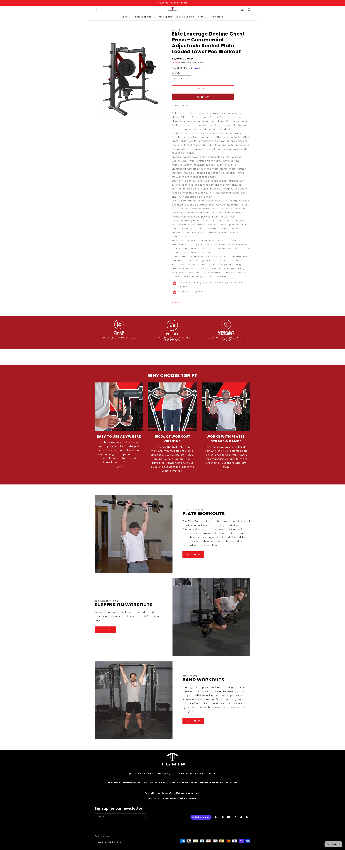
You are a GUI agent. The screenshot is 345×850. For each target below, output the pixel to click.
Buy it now (203, 96)
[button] (98, 9)
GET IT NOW (193, 554)
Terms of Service (152, 793)
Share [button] (178, 302)
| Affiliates (196, 793)
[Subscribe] (142, 817)
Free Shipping (163, 773)
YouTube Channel (182, 773)
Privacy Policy (183, 793)
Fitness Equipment (143, 773)
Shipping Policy (169, 793)
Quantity (176, 73)
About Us (200, 773)
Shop (128, 773)
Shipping (176, 63)
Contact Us (214, 773)
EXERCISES (184, 105)
